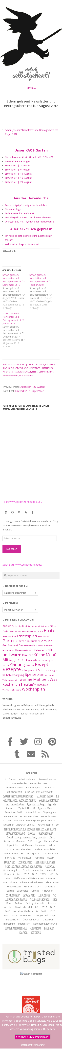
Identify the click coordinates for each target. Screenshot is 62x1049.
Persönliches (13, 919)
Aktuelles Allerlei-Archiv (25, 911)
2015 (43, 874)
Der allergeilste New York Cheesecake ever (28, 217)
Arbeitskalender (27, 779)
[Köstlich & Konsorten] (31, 973)
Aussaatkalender (48, 779)
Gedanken (48, 919)
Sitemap (23, 931)
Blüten (53, 626)
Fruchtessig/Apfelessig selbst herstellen (26, 205)
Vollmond (49, 675)
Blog (35, 364)
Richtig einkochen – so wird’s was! (38, 816)
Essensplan (27, 636)
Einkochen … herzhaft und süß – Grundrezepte (28, 824)
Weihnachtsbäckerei (11, 690)
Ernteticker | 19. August (18, 177)
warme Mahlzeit (34, 679)
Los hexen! (12, 548)
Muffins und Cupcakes (33, 845)
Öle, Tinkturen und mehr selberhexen (23, 882)
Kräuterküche (32, 812)
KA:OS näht (29, 894)
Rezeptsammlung (15, 832)
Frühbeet (43, 636)
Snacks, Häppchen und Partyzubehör (26, 837)
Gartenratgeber (14, 787)
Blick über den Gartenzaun (39, 791)
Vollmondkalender (10, 680)
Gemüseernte (27, 645)
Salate (31, 832)
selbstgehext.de (23, 371)
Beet (24, 626)
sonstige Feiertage (45, 861)
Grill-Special (33, 853)
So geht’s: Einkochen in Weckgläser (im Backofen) (29, 820)
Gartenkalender (27, 641)
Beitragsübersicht (35, 903)
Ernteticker (9, 636)
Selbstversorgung (13, 675)
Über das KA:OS (31, 919)
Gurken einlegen (13, 209)
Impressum (9, 923)
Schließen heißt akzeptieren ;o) (32, 1036)
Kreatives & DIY (32, 886)
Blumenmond (34, 626)
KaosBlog (8, 368)
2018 (43, 911)
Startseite (36, 931)
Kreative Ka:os (22, 368)
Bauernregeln (33, 787)
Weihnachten (41, 684)
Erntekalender (19, 783)
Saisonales (22, 890)
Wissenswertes (10, 375)
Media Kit (49, 927)
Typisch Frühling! (35, 804)
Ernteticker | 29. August (18, 182)
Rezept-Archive (12, 874)
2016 (34, 874)
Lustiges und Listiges (45, 915)
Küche (39, 654)
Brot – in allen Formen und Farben (23, 865)
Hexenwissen (24, 650)
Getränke (50, 865)
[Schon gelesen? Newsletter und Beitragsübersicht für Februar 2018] (42, 291)
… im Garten (9, 779)
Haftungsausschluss (16, 927)
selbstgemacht (40, 371)
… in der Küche (45, 795)
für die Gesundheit (39, 898)
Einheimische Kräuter (32, 631)
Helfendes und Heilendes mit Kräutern (34, 878)
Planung (17, 664)
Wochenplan (26, 375)
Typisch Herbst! (26, 808)
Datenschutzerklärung (45, 923)
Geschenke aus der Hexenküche (40, 870)
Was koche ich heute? (29, 682)
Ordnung (8, 371)
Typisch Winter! (46, 808)
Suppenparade (45, 832)
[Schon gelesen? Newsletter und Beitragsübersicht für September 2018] (15, 291)
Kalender (50, 364)
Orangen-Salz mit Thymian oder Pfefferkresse (29, 221)
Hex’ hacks (44, 894)
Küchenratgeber (11, 870)
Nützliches (47, 368)
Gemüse (45, 641)
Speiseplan (34, 674)
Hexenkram (8, 650)
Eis (22, 853)
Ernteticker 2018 (38, 783)
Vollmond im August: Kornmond (22, 244)
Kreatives (35, 368)
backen (6, 626)
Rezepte (11, 669)
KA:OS (41, 364)
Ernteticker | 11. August (18, 173)
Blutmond (45, 626)
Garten (9, 640)
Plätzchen (30, 665)
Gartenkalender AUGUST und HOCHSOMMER (29, 157)
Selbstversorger (48, 670)
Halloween (49, 645)
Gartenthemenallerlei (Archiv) (18, 795)
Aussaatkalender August (18, 161)
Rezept (41, 664)
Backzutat (17, 626)
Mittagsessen (14, 659)
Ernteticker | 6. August (17, 169)
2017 (26, 874)
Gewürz (39, 645)
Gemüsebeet (10, 645)
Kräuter (27, 655)
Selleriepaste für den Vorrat (19, 213)
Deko (5, 631)
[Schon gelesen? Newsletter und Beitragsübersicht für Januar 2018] (15, 330)
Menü (51, 654)
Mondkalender (34, 660)
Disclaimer (35, 927)
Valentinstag (24, 857)
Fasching (39, 857)
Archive (18, 903)
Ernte (50, 630)
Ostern (50, 857)
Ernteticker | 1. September (29, 390)
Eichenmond (15, 631)
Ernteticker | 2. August (17, 165)
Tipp (51, 371)
